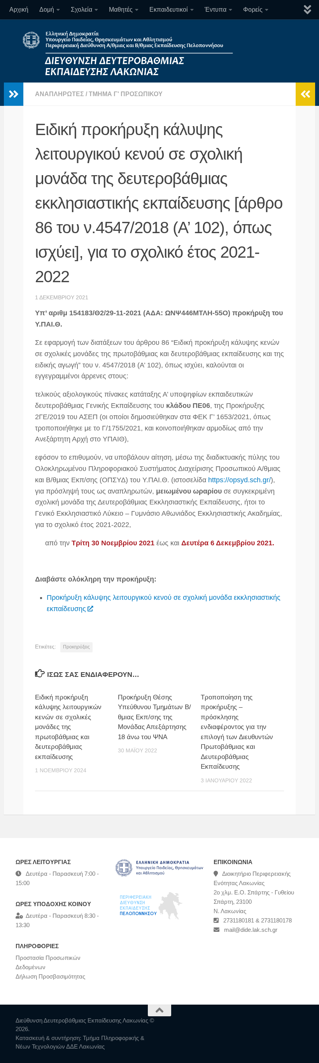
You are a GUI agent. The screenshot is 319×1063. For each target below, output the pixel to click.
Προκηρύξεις (76, 647)
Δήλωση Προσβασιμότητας (50, 976)
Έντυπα (215, 9)
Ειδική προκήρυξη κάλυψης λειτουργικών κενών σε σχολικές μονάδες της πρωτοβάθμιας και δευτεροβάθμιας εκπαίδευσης (68, 727)
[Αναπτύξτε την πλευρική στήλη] (13, 94)
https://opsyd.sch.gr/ (239, 480)
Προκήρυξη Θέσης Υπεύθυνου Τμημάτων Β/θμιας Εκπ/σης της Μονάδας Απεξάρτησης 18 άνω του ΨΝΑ (154, 717)
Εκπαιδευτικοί (168, 9)
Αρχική (18, 9)
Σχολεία (81, 9)
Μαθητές (121, 9)
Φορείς (253, 9)
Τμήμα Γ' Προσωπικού (126, 94)
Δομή (46, 9)
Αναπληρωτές (59, 94)
